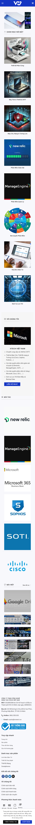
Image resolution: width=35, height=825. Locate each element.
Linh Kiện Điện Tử (6, 757)
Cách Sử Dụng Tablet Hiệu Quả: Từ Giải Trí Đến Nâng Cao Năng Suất (17, 669)
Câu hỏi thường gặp (7, 748)
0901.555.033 (14, 715)
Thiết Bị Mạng (6, 763)
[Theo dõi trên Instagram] (6, 776)
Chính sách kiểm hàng (8, 788)
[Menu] (2, 3)
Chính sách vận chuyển (9, 794)
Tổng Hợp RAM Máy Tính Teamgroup (14, 656)
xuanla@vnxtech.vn (14, 719)
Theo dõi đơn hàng (7, 745)
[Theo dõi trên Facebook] (3, 776)
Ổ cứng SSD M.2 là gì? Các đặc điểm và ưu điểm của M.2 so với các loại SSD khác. (16, 682)
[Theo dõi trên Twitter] (9, 776)
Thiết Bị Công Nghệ (7, 760)
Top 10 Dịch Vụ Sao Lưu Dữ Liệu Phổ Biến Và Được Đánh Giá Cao (16, 605)
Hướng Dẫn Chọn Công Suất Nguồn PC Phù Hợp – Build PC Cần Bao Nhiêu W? (17, 632)
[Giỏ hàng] (33, 3)
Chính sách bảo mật (8, 785)
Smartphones (5, 766)
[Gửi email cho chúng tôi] (13, 776)
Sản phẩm (4, 742)
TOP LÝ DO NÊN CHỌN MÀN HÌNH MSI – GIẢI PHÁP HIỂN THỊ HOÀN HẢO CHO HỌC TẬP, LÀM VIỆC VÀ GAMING (16, 646)
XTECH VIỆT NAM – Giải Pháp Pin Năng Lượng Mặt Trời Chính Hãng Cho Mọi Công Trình (17, 620)
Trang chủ (4, 739)
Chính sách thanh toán (8, 791)
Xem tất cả (26, 585)
